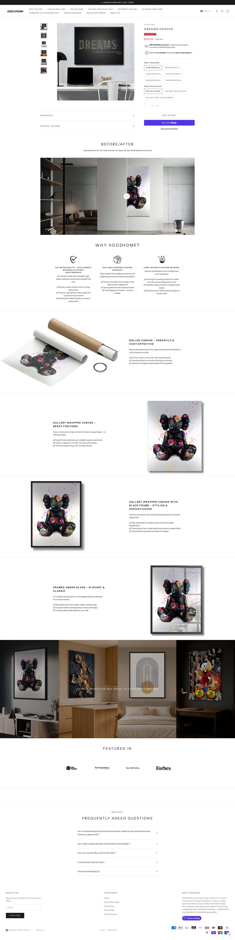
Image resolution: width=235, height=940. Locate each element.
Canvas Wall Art (56, 9)
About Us (115, 13)
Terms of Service (110, 914)
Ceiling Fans (76, 9)
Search (106, 898)
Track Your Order (95, 13)
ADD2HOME (149, 25)
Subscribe (15, 915)
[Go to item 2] (43, 35)
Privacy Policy (109, 906)
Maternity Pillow (127, 9)
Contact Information (111, 902)
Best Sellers (36, 9)
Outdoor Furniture (152, 9)
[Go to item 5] (43, 61)
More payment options (169, 129)
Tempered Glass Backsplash (44, 13)
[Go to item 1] (43, 26)
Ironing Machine (72, 13)
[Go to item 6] (43, 70)
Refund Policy (109, 910)
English (39, 930)
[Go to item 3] (43, 44)
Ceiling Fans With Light (100, 9)
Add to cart (169, 115)
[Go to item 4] (43, 53)
